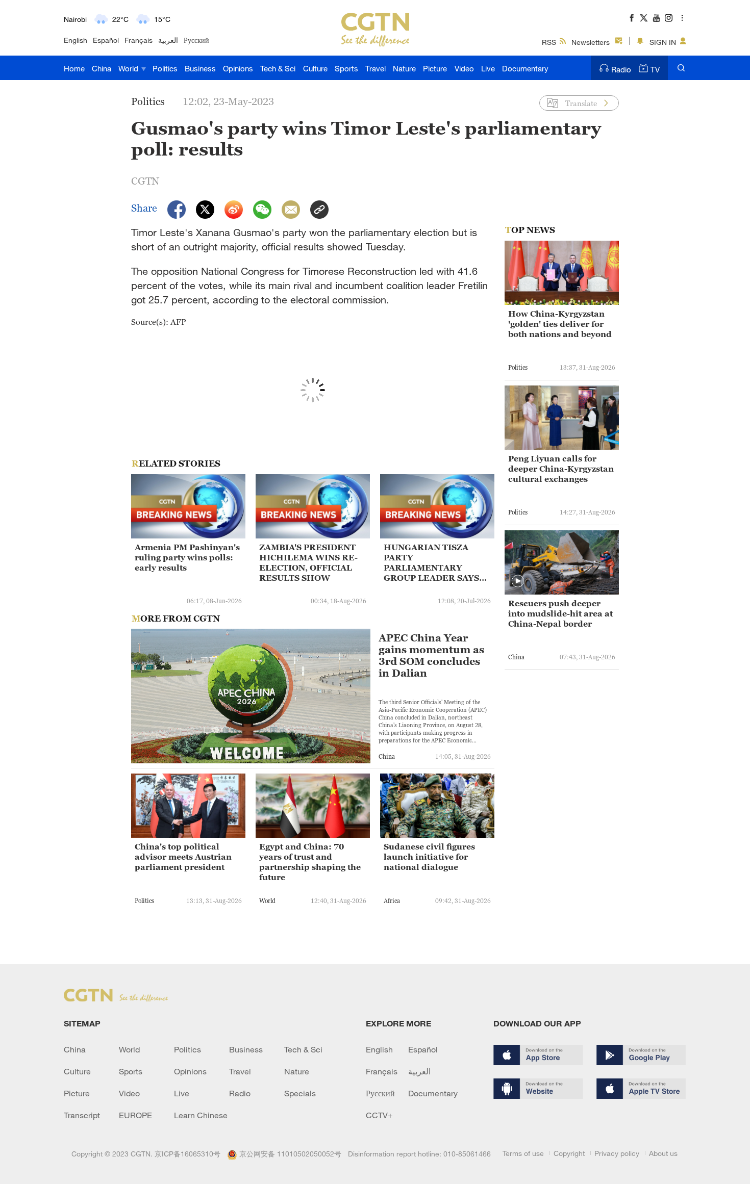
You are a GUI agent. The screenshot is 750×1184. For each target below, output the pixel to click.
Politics (165, 68)
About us (663, 1153)
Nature (404, 68)
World (129, 68)
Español (106, 40)
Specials (300, 1093)
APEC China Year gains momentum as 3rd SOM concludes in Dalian (431, 655)
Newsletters (590, 42)
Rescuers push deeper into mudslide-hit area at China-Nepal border (560, 613)
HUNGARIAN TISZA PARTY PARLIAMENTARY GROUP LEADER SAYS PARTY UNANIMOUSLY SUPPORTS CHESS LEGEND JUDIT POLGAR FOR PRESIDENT (437, 563)
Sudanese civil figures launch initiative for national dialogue (429, 856)
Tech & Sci (277, 68)
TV (655, 69)
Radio (621, 69)
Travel (375, 68)
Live (488, 68)
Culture (315, 68)
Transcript (82, 1115)
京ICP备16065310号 (187, 1153)
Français (138, 40)
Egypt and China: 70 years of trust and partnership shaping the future (310, 862)
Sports (346, 68)
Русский (196, 40)
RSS (549, 42)
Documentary (525, 68)
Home (74, 68)
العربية (168, 40)
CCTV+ (379, 1115)
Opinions (238, 68)
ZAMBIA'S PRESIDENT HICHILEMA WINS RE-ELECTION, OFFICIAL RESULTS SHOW (308, 562)
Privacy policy (616, 1153)
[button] (518, 581)
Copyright (569, 1153)
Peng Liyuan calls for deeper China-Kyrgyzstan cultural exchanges (561, 468)
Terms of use (523, 1153)
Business (200, 68)
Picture (435, 68)
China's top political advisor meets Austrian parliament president (183, 856)
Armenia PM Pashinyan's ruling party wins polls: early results (187, 557)
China (101, 68)
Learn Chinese (201, 1115)
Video (464, 68)
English (75, 40)
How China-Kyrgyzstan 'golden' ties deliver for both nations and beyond (560, 324)
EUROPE (135, 1115)
